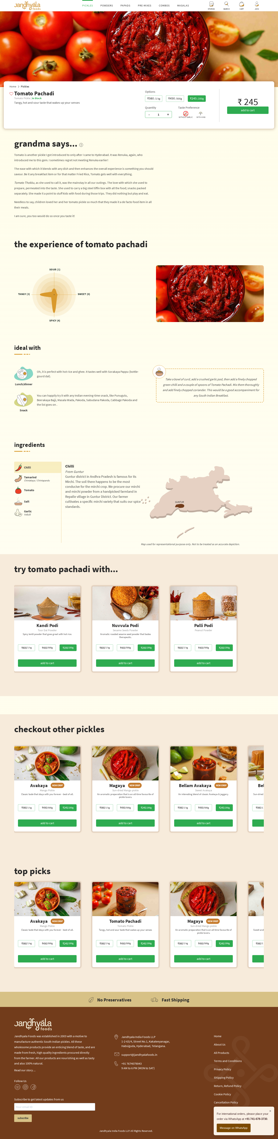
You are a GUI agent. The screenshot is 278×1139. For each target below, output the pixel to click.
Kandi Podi (47, 625)
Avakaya (46, 785)
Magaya (124, 785)
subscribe (23, 1118)
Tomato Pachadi (125, 921)
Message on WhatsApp (234, 1127)
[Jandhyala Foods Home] (27, 9)
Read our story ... (25, 1070)
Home (12, 86)
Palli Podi (203, 625)
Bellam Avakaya (203, 785)
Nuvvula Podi (125, 625)
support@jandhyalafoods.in (139, 1055)
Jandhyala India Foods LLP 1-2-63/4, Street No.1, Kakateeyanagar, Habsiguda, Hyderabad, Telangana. (145, 1041)
